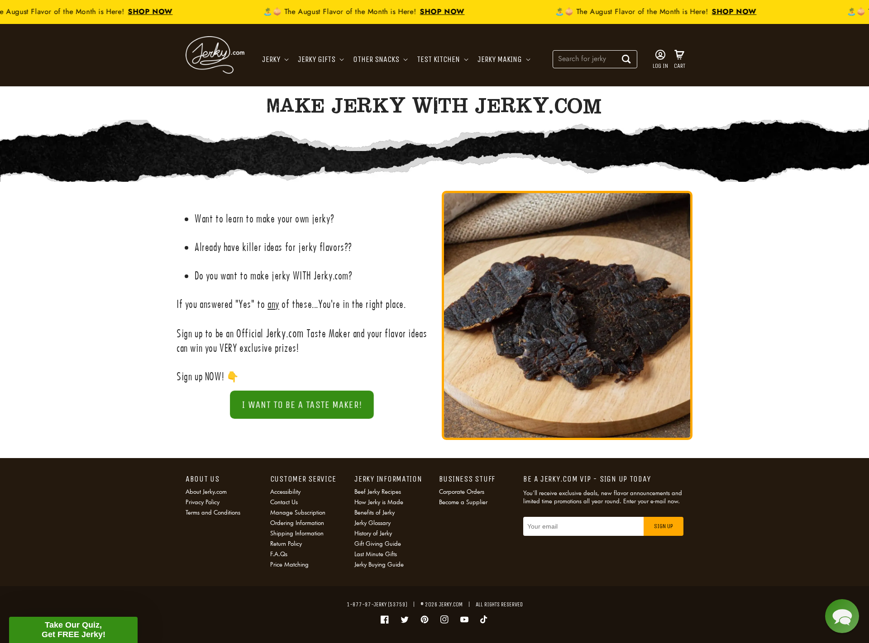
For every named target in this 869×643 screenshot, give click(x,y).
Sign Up (663, 526)
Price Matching (289, 564)
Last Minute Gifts (375, 554)
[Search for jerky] (626, 59)
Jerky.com (451, 604)
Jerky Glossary (372, 523)
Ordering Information (297, 523)
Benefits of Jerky (374, 512)
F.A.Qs (278, 554)
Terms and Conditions (213, 512)
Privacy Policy (203, 502)
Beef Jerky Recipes (377, 492)
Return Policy (286, 543)
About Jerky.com (206, 492)
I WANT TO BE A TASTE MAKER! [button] (302, 405)
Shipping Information (297, 533)
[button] (274, 59)
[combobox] (595, 58)
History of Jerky (373, 533)
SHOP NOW (137, 11)
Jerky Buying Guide (379, 564)
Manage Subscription (297, 512)
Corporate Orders (461, 492)
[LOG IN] (660, 55)
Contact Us (284, 502)
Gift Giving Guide (377, 543)
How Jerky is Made (378, 502)
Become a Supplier (463, 502)
